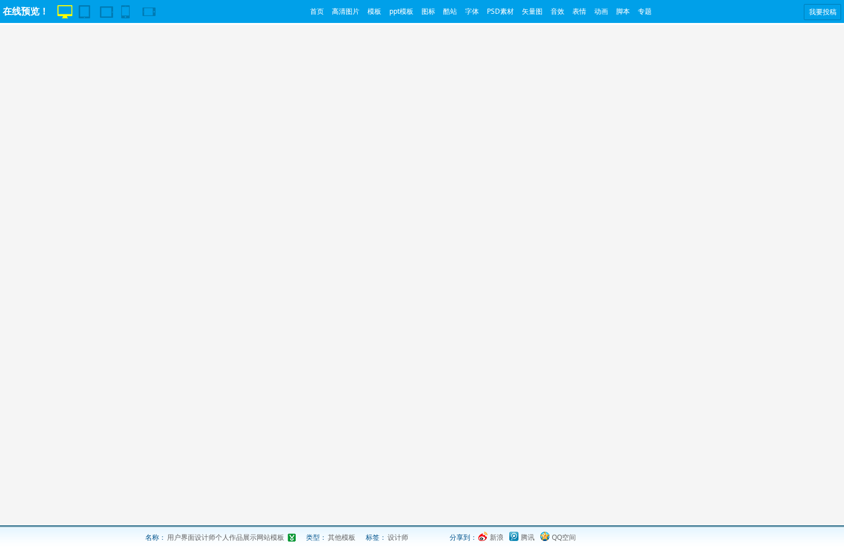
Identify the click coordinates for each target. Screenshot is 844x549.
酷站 (450, 11)
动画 (601, 11)
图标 (428, 11)
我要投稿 (823, 12)
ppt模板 (401, 11)
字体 (472, 11)
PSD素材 (500, 11)
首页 (317, 11)
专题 (645, 11)
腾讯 (528, 537)
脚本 (623, 11)
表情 (579, 11)
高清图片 (345, 11)
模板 (374, 11)
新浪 (497, 537)
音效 (557, 11)
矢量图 (532, 11)
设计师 (398, 537)
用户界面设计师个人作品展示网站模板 (225, 537)
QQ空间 (564, 537)
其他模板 (341, 537)
